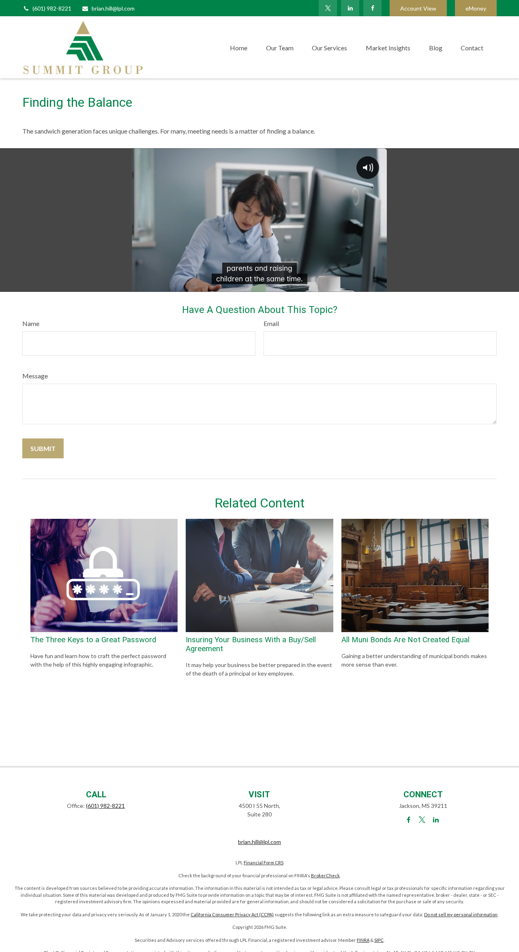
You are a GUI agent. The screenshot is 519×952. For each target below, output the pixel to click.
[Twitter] (328, 8)
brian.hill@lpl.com (113, 8)
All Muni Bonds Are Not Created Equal (405, 639)
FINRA (363, 940)
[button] (239, 47)
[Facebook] (372, 8)
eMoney (475, 8)
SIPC (379, 940)
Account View (418, 8)
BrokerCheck (325, 875)
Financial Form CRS (263, 862)
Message (35, 376)
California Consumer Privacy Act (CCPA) (232, 914)
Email (271, 323)
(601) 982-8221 (51, 8)
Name (30, 323)
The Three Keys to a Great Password (93, 639)
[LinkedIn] (350, 8)
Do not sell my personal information (461, 914)
